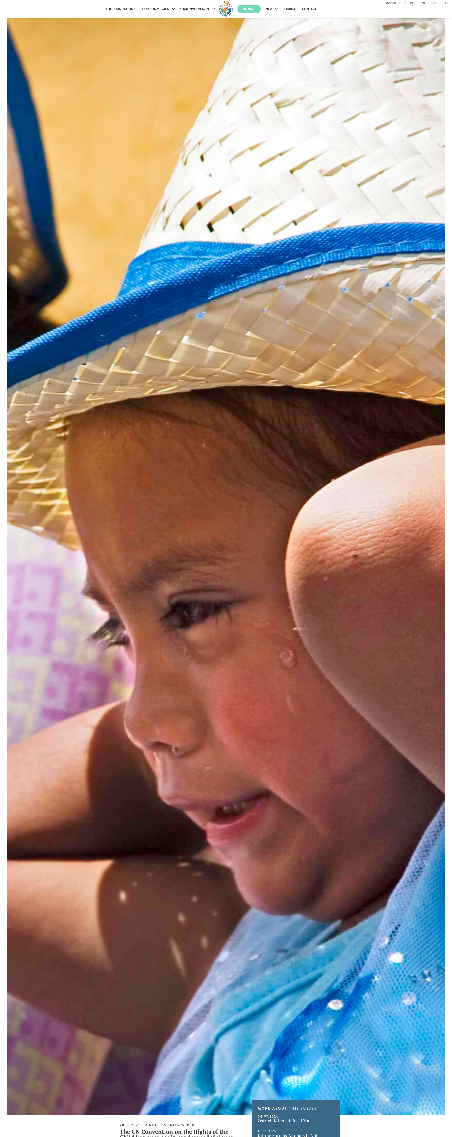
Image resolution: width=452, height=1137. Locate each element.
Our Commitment (156, 9)
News (270, 9)
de (412, 2)
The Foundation (119, 9)
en (435, 2)
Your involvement (195, 9)
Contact (309, 9)
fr (423, 2)
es (446, 2)
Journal (290, 9)
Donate (249, 9)
